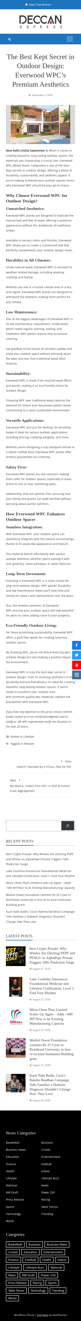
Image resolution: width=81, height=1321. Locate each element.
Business (47, 1142)
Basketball (12, 1142)
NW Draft (12, 1192)
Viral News (43, 1315)
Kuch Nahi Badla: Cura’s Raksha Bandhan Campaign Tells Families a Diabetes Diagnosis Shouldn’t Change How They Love (40, 916)
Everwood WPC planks (20, 215)
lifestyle (29, 744)
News (45, 1185)
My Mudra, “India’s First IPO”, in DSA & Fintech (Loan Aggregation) (40, 785)
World (10, 1221)
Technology (13, 1214)
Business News (16, 1150)
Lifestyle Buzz (50, 1178)
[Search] (67, 825)
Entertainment (50, 1157)
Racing (45, 1199)
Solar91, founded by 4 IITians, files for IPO (44, 764)
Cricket (45, 1150)
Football (46, 1164)
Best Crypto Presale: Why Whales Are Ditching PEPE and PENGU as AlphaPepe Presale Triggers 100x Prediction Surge (39, 859)
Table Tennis (49, 1207)
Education (12, 1157)
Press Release (15, 1199)
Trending (47, 1214)
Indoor (45, 1171)
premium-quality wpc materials (33, 697)
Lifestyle (28, 736)
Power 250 (48, 1192)
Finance (11, 1164)
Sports (10, 1207)
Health (10, 1171)
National (11, 1185)
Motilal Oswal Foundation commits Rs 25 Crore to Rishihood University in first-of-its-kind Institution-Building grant (39, 900)
